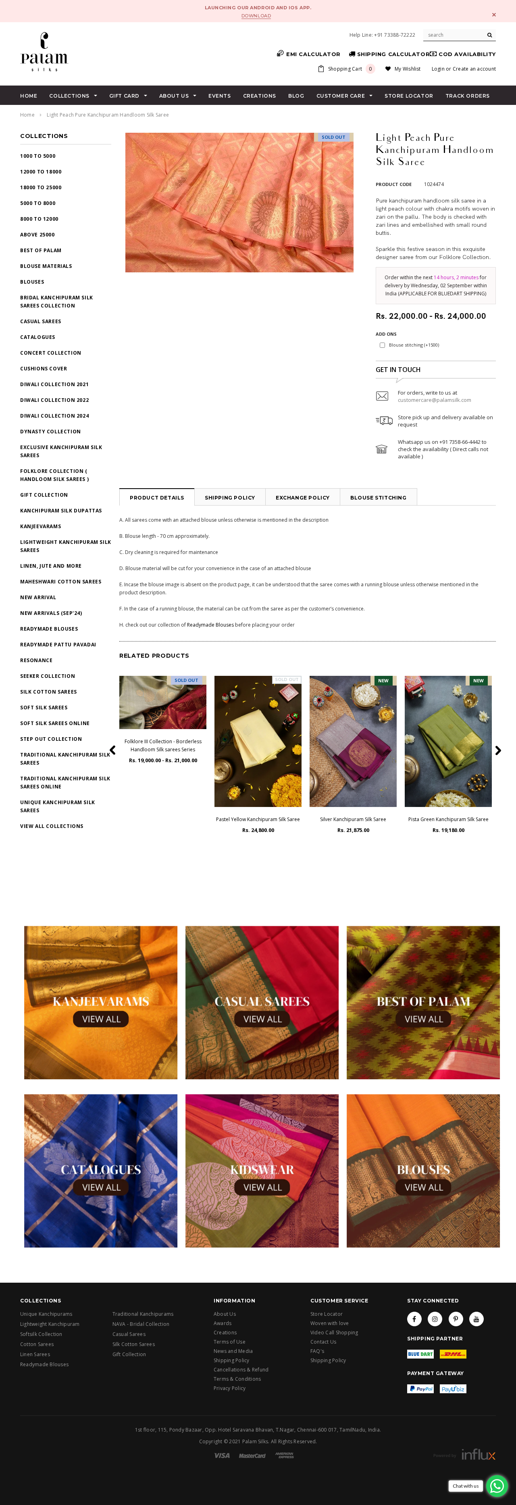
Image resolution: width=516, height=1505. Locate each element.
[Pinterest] (456, 1319)
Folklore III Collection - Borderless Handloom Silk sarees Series (163, 745)
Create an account (474, 68)
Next (119, 199)
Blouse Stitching (378, 498)
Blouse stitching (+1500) (414, 345)
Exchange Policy (303, 498)
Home (27, 114)
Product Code (394, 184)
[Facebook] (414, 1319)
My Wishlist (408, 68)
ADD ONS (386, 334)
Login (438, 68)
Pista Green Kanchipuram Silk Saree (448, 819)
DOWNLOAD (256, 16)
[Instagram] (435, 1319)
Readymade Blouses (210, 624)
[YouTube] (476, 1319)
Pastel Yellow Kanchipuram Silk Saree (258, 819)
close (494, 15)
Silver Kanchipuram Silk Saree (353, 819)
